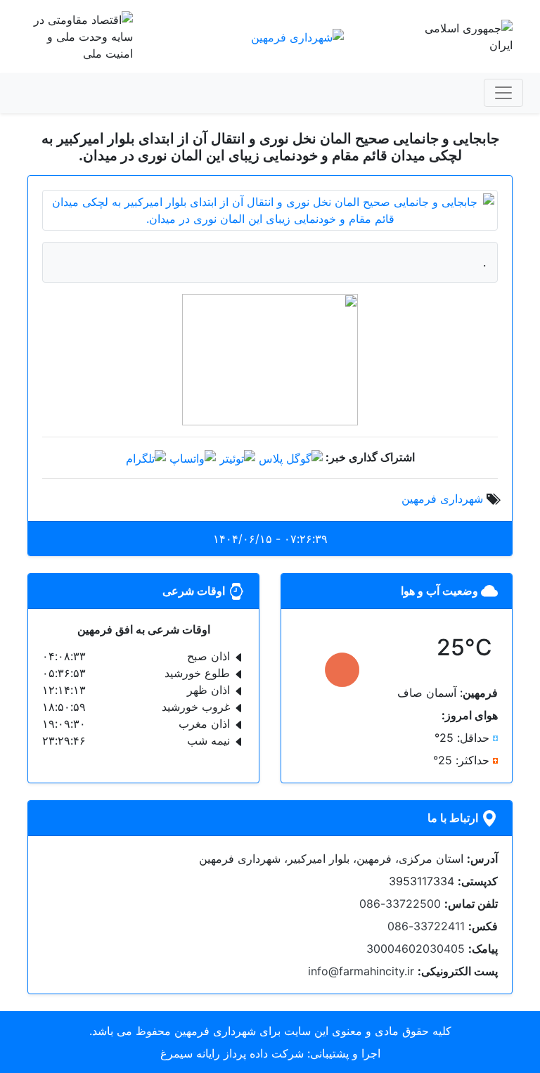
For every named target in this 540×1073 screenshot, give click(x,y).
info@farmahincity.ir (361, 971)
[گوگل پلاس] (291, 457)
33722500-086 (400, 904)
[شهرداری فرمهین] (297, 36)
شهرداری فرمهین (442, 498)
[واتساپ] (192, 457)
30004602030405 (415, 949)
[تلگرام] (146, 457)
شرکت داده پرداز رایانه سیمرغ (232, 1053)
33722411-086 (426, 926)
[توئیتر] (237, 457)
